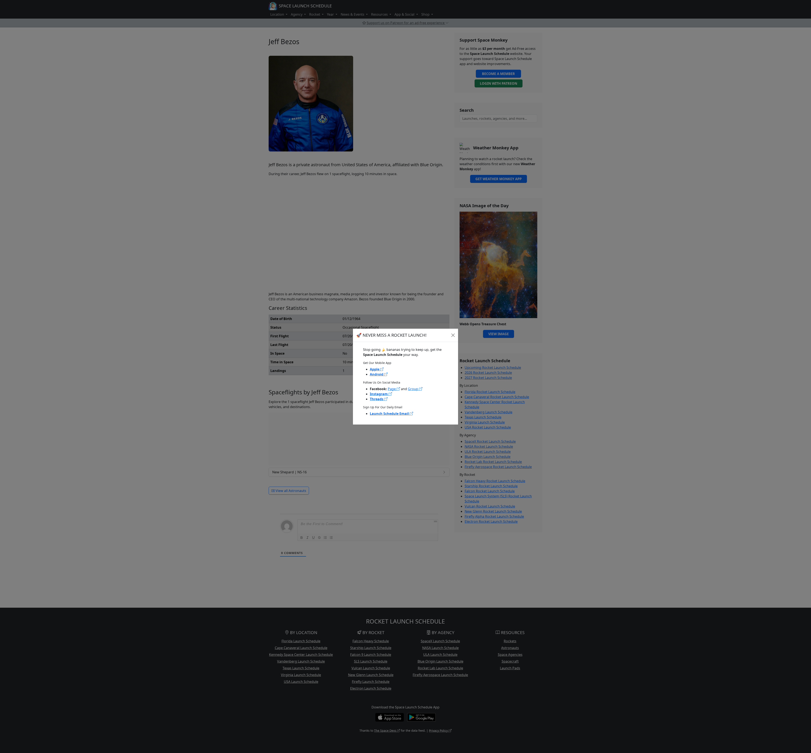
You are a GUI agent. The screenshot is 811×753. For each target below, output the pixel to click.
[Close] (453, 335)
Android (377, 374)
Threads (377, 399)
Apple (375, 369)
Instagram (379, 394)
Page (392, 389)
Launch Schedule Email (390, 413)
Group (413, 389)
